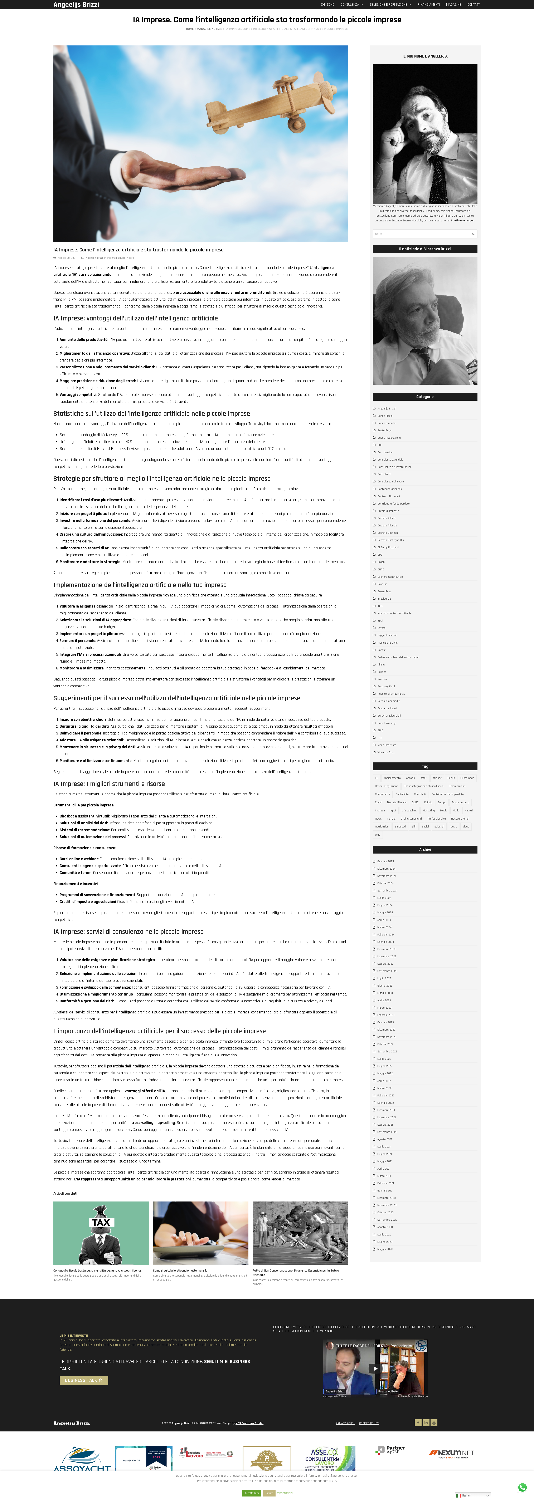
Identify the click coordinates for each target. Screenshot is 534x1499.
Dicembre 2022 (386, 1030)
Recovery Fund (386, 686)
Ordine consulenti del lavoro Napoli (398, 657)
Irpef (380, 621)
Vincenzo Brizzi (386, 752)
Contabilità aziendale (390, 489)
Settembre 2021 (387, 1132)
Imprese (380, 810)
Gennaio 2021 (385, 1191)
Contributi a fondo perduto (394, 504)
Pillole (381, 665)
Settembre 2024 (387, 891)
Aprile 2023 (384, 1000)
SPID (380, 730)
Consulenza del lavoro (391, 481)
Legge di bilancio (387, 635)
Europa (442, 802)
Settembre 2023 (387, 971)
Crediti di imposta (388, 511)
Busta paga (467, 778)
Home (190, 29)
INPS (380, 606)
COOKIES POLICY (369, 1423)
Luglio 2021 (383, 1147)
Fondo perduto (460, 802)
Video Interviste (387, 745)
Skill (413, 827)
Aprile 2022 (384, 1081)
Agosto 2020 (385, 1227)
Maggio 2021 (384, 1161)
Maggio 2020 (385, 1249)
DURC (381, 569)
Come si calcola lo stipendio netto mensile (180, 1271)
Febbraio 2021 (385, 1183)
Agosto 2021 (384, 1139)
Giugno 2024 (385, 905)
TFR (380, 738)
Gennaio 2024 (385, 942)
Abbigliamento (392, 778)
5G (376, 778)
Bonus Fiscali (385, 416)
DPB (380, 555)
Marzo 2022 (384, 1088)
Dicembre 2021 (386, 1110)
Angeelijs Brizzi (76, 4)
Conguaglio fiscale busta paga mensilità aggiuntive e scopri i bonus (97, 1271)
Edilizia (428, 802)
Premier (382, 679)
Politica (382, 672)
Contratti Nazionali (389, 496)
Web (377, 835)
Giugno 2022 (384, 1066)
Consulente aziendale (390, 460)
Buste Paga (385, 430)
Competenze (382, 794)
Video (466, 827)
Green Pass (385, 591)
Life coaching (409, 810)
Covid (378, 802)
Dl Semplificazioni (388, 547)
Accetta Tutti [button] (252, 1493)
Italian (466, 1495)
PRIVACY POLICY (345, 1423)
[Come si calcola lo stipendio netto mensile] (201, 1233)
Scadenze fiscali (387, 708)
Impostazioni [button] (284, 1493)
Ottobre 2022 (385, 1044)
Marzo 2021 (384, 1176)
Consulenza (384, 474)
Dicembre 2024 (386, 869)
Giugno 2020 (385, 1242)
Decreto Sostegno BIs (391, 540)
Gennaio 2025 (385, 861)
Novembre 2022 (386, 1037)
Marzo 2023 (384, 1008)
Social (425, 827)
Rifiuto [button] (269, 1493)
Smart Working (386, 723)
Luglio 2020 (384, 1235)
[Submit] (473, 234)
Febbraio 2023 (385, 1015)
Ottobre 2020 (385, 1212)
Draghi (381, 562)
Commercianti (457, 786)
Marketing (429, 810)
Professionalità (436, 819)
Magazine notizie (209, 29)
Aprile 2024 (384, 920)
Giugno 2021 (384, 1154)
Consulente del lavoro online (395, 467)
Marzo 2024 (384, 927)
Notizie (131, 258)
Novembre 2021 (386, 1117)
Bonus (451, 778)
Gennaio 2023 (385, 1022)
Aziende (437, 778)
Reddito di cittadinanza (391, 694)
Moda (456, 810)
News (378, 819)
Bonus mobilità (386, 423)
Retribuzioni (382, 827)
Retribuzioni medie (389, 701)
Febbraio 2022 (385, 1095)
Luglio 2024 (384, 898)
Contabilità (402, 794)
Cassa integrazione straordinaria (423, 786)
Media (443, 810)
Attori (424, 778)
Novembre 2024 (387, 876)
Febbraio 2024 (386, 935)
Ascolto (410, 778)
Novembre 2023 (386, 956)
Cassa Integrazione (389, 438)
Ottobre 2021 (385, 1125)
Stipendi (439, 827)
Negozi (469, 810)
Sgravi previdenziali (389, 716)
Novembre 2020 (387, 1205)
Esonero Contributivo (390, 577)
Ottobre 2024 (385, 883)
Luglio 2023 (384, 978)
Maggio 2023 (385, 993)
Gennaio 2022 (385, 1103)
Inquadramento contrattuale (394, 613)
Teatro (453, 827)
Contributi (420, 794)
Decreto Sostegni (388, 533)
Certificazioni (385, 452)
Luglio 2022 (384, 1059)
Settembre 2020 (387, 1220)
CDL (380, 445)
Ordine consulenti (411, 819)
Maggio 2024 (385, 912)
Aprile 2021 (383, 1169)
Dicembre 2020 (386, 1198)
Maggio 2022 (385, 1073)
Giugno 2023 (384, 986)
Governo (382, 584)
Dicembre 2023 (386, 949)
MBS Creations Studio (249, 1423)
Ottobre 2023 (385, 964)
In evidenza (110, 258)
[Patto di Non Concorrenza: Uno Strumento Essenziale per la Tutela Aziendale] (300, 1233)
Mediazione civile (388, 643)
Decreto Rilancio (387, 525)
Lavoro (122, 258)
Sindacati (400, 827)
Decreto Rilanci (386, 518)
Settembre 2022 (387, 1051)
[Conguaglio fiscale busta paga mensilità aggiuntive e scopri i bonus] (101, 1233)
